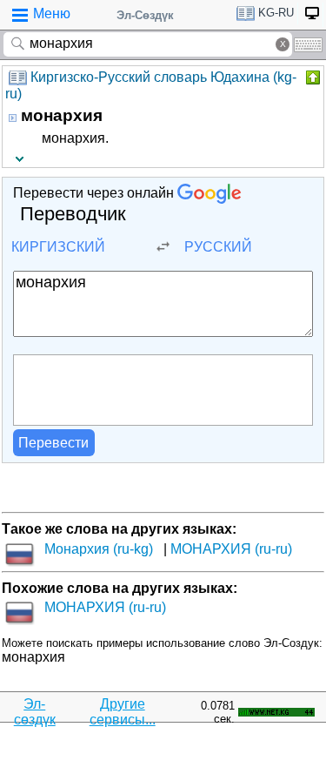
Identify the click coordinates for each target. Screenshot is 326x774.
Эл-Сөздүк (145, 15)
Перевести (53, 442)
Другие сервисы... (123, 712)
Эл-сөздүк (35, 712)
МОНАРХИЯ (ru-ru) (231, 549)
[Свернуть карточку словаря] (311, 77)
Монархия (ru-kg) (98, 549)
